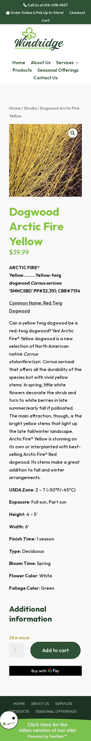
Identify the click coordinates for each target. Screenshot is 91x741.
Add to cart (55, 650)
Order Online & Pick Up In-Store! (37, 13)
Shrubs (30, 108)
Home (18, 63)
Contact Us (45, 78)
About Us (41, 63)
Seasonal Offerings (58, 70)
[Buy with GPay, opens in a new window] (45, 671)
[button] (72, 133)
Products (22, 70)
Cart (45, 21)
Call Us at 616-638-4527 (47, 5)
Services (65, 63)
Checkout (77, 13)
